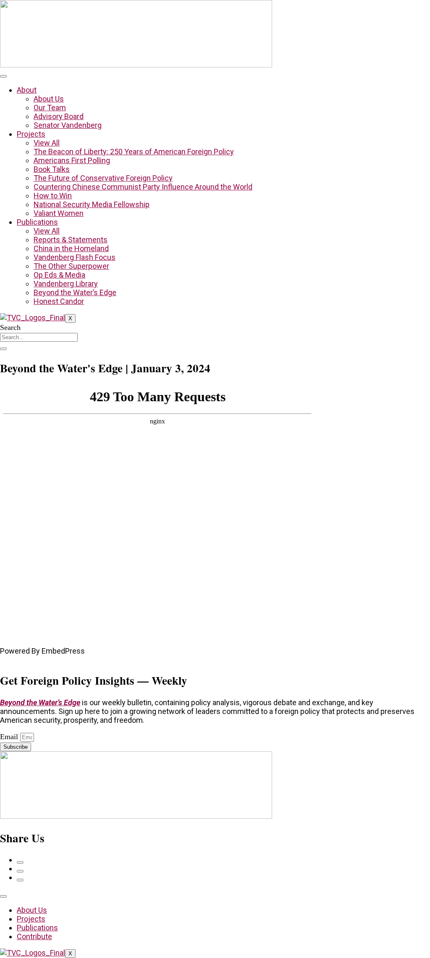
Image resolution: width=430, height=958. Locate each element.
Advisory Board (59, 116)
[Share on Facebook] (20, 862)
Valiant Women (59, 213)
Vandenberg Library (66, 283)
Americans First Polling (72, 160)
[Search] (3, 349)
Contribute (34, 936)
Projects (31, 134)
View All (47, 142)
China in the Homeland (71, 248)
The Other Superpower (71, 266)
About (27, 90)
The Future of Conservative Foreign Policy (103, 178)
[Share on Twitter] (20, 871)
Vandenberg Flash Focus (74, 257)
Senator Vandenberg (68, 125)
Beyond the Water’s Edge (75, 292)
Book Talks (52, 169)
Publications (37, 222)
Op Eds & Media (59, 274)
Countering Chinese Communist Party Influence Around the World (143, 186)
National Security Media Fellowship (91, 204)
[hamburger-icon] (3, 76)
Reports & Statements (71, 239)
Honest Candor (59, 301)
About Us (49, 98)
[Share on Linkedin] (20, 880)
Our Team (50, 107)
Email (10, 736)
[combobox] (39, 337)
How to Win (53, 195)
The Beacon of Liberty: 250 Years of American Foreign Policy (134, 151)
